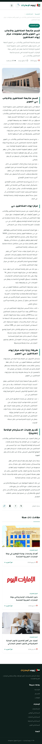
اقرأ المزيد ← (8, 562)
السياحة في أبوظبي (34, 713)
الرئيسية (37, 14)
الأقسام (37, 694)
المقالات (37, 698)
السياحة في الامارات (34, 717)
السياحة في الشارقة (34, 721)
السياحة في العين (34, 725)
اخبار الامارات (29, 14)
